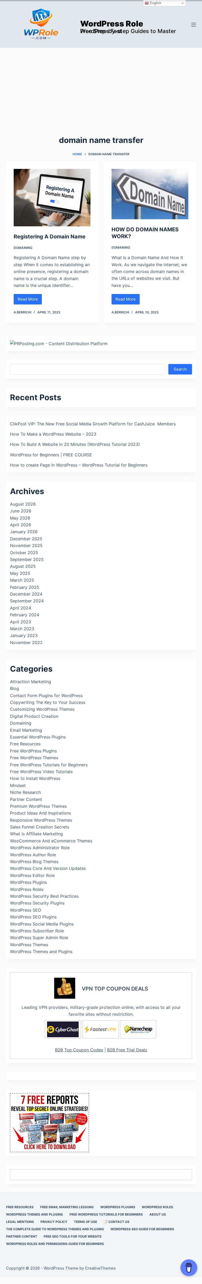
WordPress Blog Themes (34, 861)
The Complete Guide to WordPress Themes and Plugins (55, 1229)
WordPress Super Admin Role (39, 937)
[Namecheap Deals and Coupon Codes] (138, 1029)
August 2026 (23, 504)
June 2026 (20, 510)
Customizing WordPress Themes (42, 709)
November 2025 (26, 545)
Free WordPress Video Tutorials (41, 771)
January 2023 (24, 635)
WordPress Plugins (28, 882)
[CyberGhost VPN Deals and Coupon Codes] (63, 1029)
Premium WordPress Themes (38, 806)
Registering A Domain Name (49, 236)
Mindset (18, 785)
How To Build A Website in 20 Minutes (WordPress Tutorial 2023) (75, 444)
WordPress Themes (29, 944)
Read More (30, 300)
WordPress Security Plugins (37, 903)
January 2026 (24, 531)
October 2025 (24, 552)
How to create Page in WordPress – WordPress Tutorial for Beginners (79, 465)
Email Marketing (26, 730)
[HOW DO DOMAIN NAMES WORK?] (150, 194)
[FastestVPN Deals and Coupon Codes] (100, 1029)
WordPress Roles (26, 889)
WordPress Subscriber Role (37, 930)
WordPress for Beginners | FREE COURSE (51, 454)
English (155, 3)
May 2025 (20, 573)
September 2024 (27, 600)
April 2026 (20, 524)
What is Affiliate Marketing (36, 833)
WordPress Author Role (33, 854)
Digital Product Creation (34, 716)
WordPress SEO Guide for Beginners (142, 1229)
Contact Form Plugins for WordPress (46, 695)
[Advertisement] (101, 87)
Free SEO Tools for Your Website (73, 1236)
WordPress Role (111, 23)
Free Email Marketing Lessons (67, 1207)
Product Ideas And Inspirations (40, 813)
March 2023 (22, 628)
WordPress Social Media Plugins (42, 924)
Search (180, 369)
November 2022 (26, 642)
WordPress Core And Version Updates (48, 868)
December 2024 (26, 594)
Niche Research (25, 792)
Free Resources (25, 743)
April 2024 (20, 608)
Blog (14, 688)
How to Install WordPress (35, 778)
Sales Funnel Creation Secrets (39, 827)
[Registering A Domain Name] (52, 197)
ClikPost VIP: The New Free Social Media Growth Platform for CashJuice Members (93, 423)
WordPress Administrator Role (40, 847)
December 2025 (26, 538)
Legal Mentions (20, 1222)
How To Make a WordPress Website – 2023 (53, 434)
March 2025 (22, 580)
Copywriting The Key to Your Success (47, 702)
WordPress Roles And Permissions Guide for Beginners (55, 1244)
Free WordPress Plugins (33, 750)
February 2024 (24, 614)
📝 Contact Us (116, 1222)
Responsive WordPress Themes (41, 820)
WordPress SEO (25, 910)
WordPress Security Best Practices (44, 896)
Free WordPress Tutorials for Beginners (49, 764)
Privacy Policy (54, 1222)
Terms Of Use (85, 1222)
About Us (157, 1214)
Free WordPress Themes (34, 757)
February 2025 (24, 587)
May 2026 (20, 518)
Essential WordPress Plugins (38, 737)
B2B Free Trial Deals (127, 1049)
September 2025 (27, 559)
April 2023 (20, 621)
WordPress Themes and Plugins (41, 951)
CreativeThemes (100, 1268)
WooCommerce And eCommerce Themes (51, 840)
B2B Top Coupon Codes (79, 1049)
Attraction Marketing (30, 681)
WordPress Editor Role (32, 875)
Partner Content (26, 799)
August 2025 (23, 566)
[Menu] (193, 24)
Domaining (23, 248)
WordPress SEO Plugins (33, 916)
